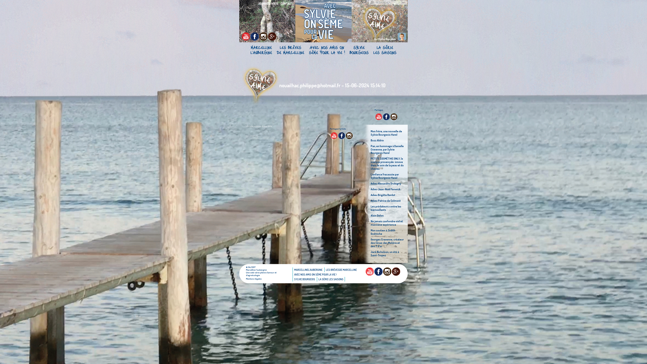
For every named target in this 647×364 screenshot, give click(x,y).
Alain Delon (377, 215)
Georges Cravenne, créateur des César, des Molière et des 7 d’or (387, 243)
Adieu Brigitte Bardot (383, 195)
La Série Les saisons (384, 50)
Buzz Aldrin (377, 140)
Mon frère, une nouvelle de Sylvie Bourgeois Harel (386, 133)
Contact (287, 3)
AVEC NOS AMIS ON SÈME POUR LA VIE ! (327, 50)
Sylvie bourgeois (359, 50)
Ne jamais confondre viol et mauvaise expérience (387, 223)
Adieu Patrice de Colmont (386, 200)
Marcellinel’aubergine (261, 50)
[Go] (372, 2)
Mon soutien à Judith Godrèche (383, 232)
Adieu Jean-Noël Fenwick (385, 189)
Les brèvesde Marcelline (290, 50)
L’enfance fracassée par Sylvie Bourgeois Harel (385, 176)
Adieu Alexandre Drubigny (386, 183)
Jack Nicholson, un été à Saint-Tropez (385, 253)
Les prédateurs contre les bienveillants (386, 208)
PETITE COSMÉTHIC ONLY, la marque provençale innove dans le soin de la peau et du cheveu (387, 163)
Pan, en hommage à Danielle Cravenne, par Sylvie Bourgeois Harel (387, 149)
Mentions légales (254, 278)
